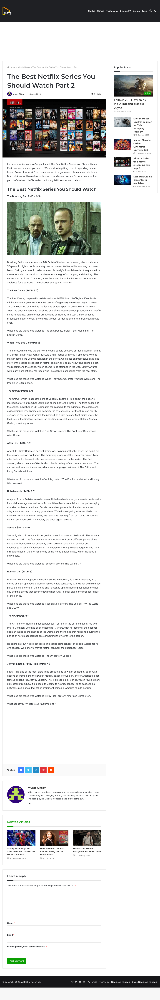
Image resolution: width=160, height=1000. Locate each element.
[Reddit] (51, 770)
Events (136, 11)
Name (11, 923)
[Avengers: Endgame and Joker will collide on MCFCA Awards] (21, 838)
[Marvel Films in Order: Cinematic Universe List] (122, 144)
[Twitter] (28, 770)
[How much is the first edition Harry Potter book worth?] (54, 838)
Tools (144, 11)
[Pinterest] (43, 770)
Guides (91, 11)
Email (10, 935)
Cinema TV (125, 11)
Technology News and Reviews (114, 982)
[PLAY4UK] (9, 11)
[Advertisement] (80, 34)
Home (12, 67)
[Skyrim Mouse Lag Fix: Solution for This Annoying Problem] (122, 122)
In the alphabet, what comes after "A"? (27, 946)
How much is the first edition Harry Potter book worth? (52, 851)
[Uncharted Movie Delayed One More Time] (87, 838)
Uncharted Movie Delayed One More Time (87, 850)
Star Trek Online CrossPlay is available (142, 180)
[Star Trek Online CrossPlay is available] (122, 180)
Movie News (24, 67)
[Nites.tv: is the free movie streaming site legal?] (122, 162)
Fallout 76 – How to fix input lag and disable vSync (130, 103)
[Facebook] (21, 770)
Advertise (92, 982)
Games (100, 11)
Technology (112, 11)
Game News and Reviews (144, 982)
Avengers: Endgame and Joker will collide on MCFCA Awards (21, 851)
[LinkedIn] (36, 770)
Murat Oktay (18, 94)
